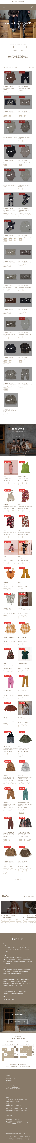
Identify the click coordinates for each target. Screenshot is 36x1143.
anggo (15, 947)
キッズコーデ (12, 922)
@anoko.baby (15, 1086)
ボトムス (9, 810)
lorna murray (15, 971)
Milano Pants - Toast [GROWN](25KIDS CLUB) (10, 805)
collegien (7, 951)
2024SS (20, 588)
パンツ (5, 810)
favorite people (12, 959)
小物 (10, 116)
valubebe (15, 993)
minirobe (12, 973)
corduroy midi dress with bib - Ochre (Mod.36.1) (24, 610)
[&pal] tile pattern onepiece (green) (9, 665)
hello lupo (29, 961)
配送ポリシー (28, 1136)
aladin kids (21, 947)
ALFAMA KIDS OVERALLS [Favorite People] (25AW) (25, 805)
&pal (13, 999)
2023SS (21, 50)
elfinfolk (5, 959)
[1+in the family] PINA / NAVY (9, 358)
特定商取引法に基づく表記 (22, 1139)
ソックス (10, 213)
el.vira (27, 957)
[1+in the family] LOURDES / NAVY (11, 162)
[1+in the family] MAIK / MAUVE (24, 262)
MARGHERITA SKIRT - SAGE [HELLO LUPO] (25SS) (23, 749)
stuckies (29, 983)
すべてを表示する (18, 879)
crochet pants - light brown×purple (25, 506)
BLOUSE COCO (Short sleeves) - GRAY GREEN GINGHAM (10, 610)
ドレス (10, 361)
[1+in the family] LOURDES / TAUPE (24, 138)
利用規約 (21, 1136)
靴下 (5, 241)
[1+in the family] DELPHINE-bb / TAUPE (10, 411)
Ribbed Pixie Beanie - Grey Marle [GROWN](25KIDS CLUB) (24, 778)
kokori (29, 969)
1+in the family (7, 999)
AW (24, 810)
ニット (5, 783)
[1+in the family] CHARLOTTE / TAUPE (10, 335)
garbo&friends (17, 961)
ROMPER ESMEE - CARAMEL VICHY (25, 639)
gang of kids (10, 961)
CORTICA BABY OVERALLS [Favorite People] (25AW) (9, 834)
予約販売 (10, 511)
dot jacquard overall (7, 478)
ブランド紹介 (31, 922)
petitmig (27, 979)
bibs (22, 949)
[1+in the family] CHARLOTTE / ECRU (10, 263)
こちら (16, 1101)
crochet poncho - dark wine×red (10, 558)
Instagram (16, 1110)
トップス (28, 839)
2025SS (5, 615)
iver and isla (10, 969)
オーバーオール (21, 812)
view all (18, 436)
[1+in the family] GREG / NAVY (24, 88)
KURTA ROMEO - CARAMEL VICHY (10, 639)
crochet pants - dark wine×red (10, 532)
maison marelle (23, 971)
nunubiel (6, 979)
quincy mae (6, 983)
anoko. (5, 945)
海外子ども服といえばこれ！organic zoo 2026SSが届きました (12, 916)
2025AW (20, 810)
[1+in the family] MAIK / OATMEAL (10, 287)
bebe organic (8, 949)
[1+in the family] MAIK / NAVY (24, 310)
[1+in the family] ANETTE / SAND (10, 137)
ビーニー (9, 783)
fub (4, 961)
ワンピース (6, 363)
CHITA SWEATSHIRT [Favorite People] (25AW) (24, 834)
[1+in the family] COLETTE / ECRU (25, 237)
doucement (11, 957)
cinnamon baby (28, 949)
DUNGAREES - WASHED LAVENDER (9, 692)
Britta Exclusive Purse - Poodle (10, 506)
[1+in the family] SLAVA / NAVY (10, 237)
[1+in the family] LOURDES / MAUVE (9, 186)
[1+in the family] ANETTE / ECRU (24, 334)
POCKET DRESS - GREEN (23, 478)
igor (4, 969)
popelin (18, 981)
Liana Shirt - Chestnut (8, 718)
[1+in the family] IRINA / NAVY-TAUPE (10, 211)
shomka (21, 985)
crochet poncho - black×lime (24, 558)
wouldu (21, 993)
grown (23, 961)
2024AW (5, 511)
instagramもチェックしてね (18, 1021)
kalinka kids (17, 969)
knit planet (24, 969)
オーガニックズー (5, 922)
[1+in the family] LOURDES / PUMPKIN (9, 89)
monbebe (18, 973)
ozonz (22, 979)
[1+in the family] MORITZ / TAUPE (25, 384)
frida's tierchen (26, 959)
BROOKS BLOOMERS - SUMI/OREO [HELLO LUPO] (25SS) (11, 749)
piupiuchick (6, 981)
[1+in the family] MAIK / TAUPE (24, 287)
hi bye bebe (8, 963)
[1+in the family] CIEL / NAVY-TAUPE (24, 211)
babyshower (28, 947)
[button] (4, 7)
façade (19, 959)
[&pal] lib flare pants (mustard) (24, 583)
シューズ (25, 922)
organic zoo (12, 979)
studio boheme (7, 985)
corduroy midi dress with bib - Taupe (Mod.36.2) (24, 719)
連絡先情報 (11, 1139)
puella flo (24, 981)
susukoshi (14, 985)
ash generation (19, 945)
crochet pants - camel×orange (24, 532)
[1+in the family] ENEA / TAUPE (10, 384)
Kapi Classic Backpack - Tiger (9, 583)
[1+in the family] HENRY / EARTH (24, 358)
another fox (11, 945)
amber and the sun (8, 947)
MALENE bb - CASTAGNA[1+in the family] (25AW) (10, 863)
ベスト (5, 873)
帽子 (14, 783)
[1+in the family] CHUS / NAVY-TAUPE (10, 113)
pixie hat (13, 981)
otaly (18, 979)
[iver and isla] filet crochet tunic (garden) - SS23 (24, 665)
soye (24, 983)
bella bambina (16, 949)
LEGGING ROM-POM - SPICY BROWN (24, 692)
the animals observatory (9, 991)
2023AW (15, 50)
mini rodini (6, 973)
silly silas (19, 983)
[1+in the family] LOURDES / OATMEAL (24, 186)
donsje (5, 957)
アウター (13, 868)
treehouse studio (8, 993)
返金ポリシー (27, 1133)
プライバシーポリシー (11, 1136)
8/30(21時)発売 (26, 511)
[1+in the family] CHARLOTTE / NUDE (24, 113)
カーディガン (6, 871)
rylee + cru (13, 983)
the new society (21, 991)
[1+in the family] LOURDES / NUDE (25, 162)
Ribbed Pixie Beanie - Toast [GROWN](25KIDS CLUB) (9, 778)
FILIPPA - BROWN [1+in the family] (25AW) (25, 863)
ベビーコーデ (18, 922)
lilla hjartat (7, 971)
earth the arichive (19, 957)
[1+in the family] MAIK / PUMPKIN (10, 310)
